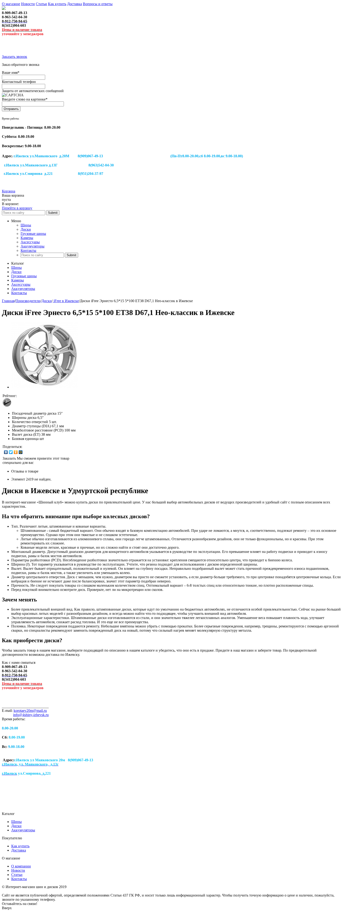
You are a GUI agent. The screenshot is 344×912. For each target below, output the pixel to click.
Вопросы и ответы (98, 4)
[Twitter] (10, 452)
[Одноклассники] (15, 452)
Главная (8, 301)
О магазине (11, 4)
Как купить (57, 4)
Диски (26, 229)
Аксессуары (30, 242)
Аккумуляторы (32, 246)
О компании (21, 866)
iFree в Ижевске (66, 301)
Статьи (41, 4)
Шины (26, 225)
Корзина (8, 191)
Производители (27, 301)
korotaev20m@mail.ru (30, 711)
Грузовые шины (33, 234)
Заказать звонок (14, 57)
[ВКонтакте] (6, 452)
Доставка (74, 4)
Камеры (27, 238)
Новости (28, 4)
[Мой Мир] (20, 452)
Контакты (28, 250)
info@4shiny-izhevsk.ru (31, 715)
